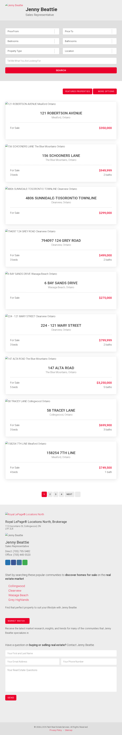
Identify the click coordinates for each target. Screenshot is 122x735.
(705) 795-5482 (21, 551)
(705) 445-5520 (21, 554)
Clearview (14, 590)
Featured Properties (77, 91)
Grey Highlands (18, 600)
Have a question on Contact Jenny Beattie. (50, 645)
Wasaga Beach (18, 595)
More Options (106, 91)
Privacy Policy (56, 730)
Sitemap (68, 730)
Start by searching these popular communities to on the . (58, 576)
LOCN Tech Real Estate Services (55, 727)
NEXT (69, 494)
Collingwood (16, 586)
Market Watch (16, 621)
